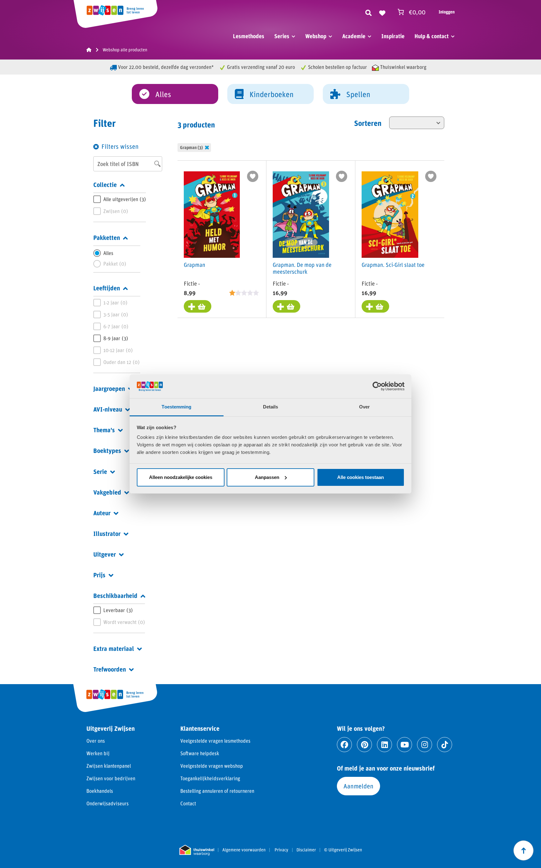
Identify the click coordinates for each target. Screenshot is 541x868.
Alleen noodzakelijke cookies (180, 477)
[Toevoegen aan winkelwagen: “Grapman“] (197, 306)
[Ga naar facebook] (344, 744)
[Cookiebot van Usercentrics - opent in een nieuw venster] (377, 386)
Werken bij (98, 753)
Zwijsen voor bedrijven (110, 778)
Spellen (358, 94)
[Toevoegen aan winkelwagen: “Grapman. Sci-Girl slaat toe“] (375, 306)
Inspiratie (392, 36)
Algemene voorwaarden (243, 850)
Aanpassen (267, 477)
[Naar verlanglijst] (382, 12)
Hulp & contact (432, 36)
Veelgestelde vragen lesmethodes (215, 740)
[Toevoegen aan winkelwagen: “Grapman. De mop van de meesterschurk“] (286, 306)
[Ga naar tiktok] (444, 744)
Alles (163, 94)
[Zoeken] (368, 12)
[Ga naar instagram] (424, 744)
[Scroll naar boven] (523, 850)
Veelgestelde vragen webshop (211, 765)
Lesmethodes (248, 36)
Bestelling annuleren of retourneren (217, 790)
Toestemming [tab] (176, 406)
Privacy (281, 850)
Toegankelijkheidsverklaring (210, 778)
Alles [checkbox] (108, 253)
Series (281, 36)
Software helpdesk (199, 753)
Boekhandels (99, 790)
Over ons (95, 740)
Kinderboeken (272, 94)
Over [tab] (364, 406)
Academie (353, 36)
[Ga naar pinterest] (364, 744)
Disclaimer (306, 850)
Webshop (315, 36)
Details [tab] (270, 406)
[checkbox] (119, 199)
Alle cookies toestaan (360, 477)
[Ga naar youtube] (404, 744)
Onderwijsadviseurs (107, 803)
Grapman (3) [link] (191, 147)
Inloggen (447, 12)
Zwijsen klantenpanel (108, 765)
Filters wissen (120, 146)
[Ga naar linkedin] (384, 744)
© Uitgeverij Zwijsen (343, 850)
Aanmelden (358, 786)
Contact (188, 803)
